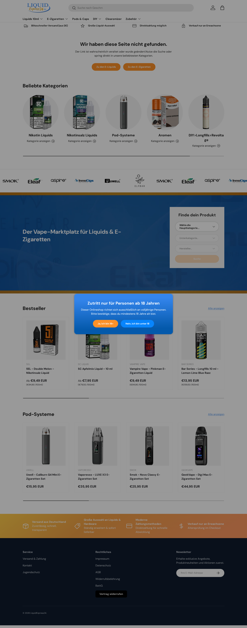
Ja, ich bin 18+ (105, 323)
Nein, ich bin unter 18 (137, 323)
